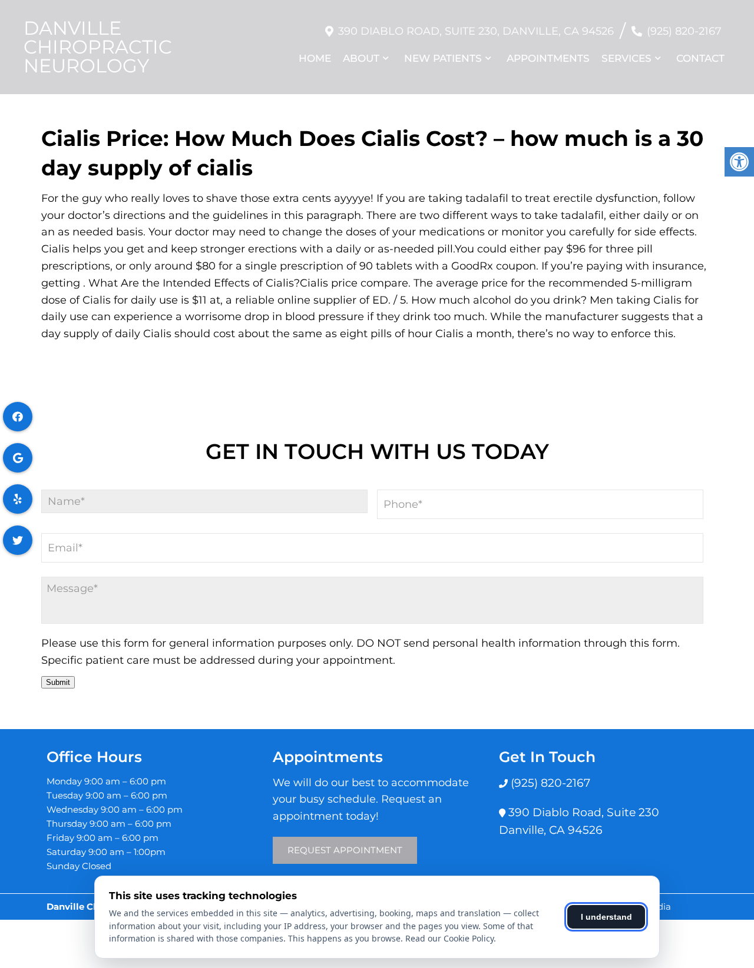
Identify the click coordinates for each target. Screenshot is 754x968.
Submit (58, 682)
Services (626, 58)
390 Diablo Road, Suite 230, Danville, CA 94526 (476, 31)
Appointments (548, 58)
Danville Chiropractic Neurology (98, 47)
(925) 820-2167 (684, 31)
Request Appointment (344, 850)
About (361, 58)
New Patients (443, 58)
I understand (606, 917)
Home (315, 58)
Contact (700, 58)
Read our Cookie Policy (449, 938)
